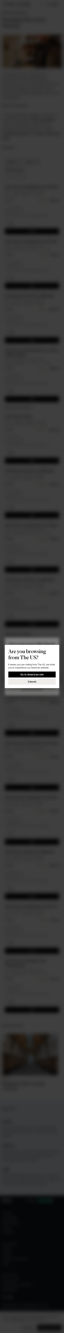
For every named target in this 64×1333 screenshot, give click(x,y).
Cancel (32, 681)
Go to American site (32, 674)
